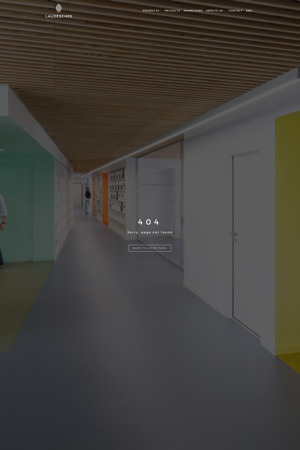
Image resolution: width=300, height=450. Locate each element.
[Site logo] (59, 10)
